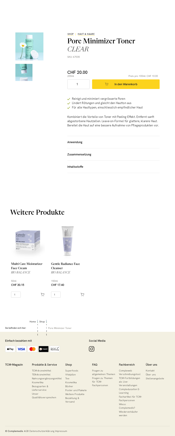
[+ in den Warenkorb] (32, 295)
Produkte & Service (44, 364)
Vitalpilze (70, 374)
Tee (67, 378)
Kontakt (150, 370)
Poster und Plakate (76, 390)
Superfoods (71, 370)
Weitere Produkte (74, 394)
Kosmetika (37, 382)
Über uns (151, 364)
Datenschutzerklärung (41, 431)
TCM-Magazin (14, 364)
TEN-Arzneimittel (41, 374)
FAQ (94, 364)
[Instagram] (91, 349)
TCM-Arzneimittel (41, 370)
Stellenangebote (155, 378)
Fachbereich (127, 364)
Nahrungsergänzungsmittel (47, 378)
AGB (26, 431)
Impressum (61, 431)
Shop (71, 34)
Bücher (69, 386)
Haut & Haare (86, 34)
